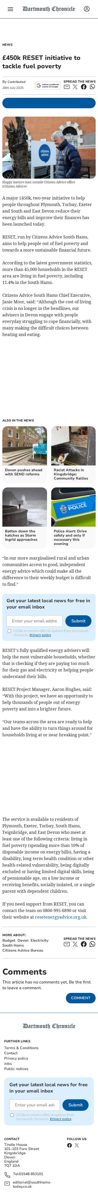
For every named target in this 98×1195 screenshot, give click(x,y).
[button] (10, 9)
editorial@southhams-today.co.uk (32, 1184)
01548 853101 (31, 1174)
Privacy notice (40, 635)
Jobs (8, 1063)
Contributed (16, 82)
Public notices (16, 1068)
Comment (80, 997)
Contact (11, 1053)
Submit (78, 621)
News (7, 45)
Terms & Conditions (21, 1047)
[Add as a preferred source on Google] (47, 85)
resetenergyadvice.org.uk (60, 917)
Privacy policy (16, 1058)
